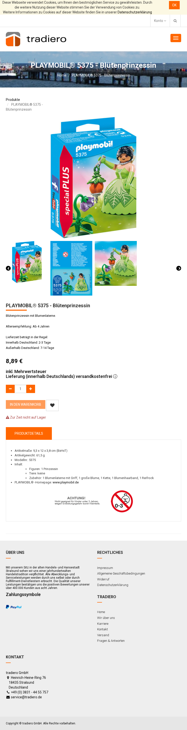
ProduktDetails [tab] (29, 433)
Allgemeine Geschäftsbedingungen (121, 573)
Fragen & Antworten (111, 641)
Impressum (105, 568)
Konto (159, 21)
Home (61, 75)
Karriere (102, 623)
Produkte (13, 100)
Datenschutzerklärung (135, 12)
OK (174, 5)
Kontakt (102, 629)
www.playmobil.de (66, 482)
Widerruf (103, 579)
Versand (103, 635)
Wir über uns (106, 618)
